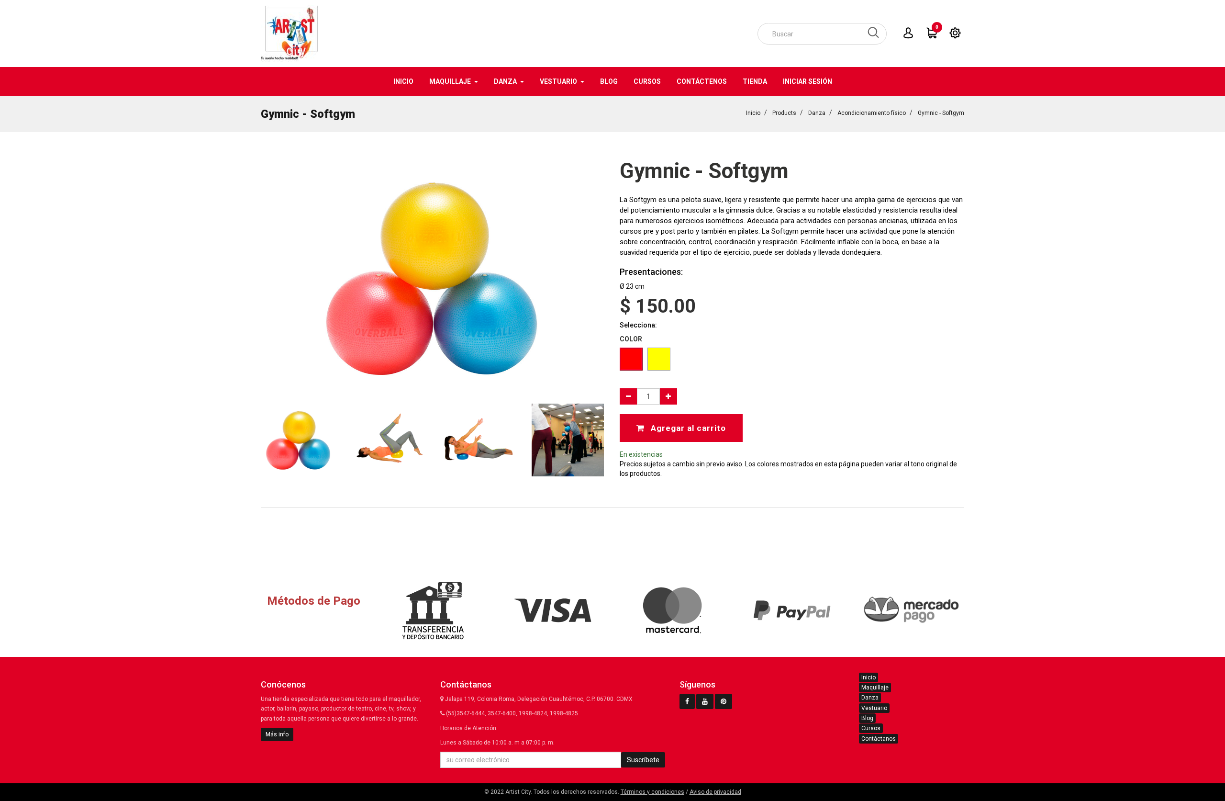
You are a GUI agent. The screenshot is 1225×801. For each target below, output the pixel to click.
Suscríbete (643, 760)
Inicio (753, 113)
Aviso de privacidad (715, 792)
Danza (816, 113)
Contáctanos (878, 738)
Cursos (870, 728)
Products (784, 113)
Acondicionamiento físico (871, 113)
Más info (277, 734)
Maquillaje (875, 687)
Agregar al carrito (687, 428)
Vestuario (874, 708)
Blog (867, 718)
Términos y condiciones (652, 792)
